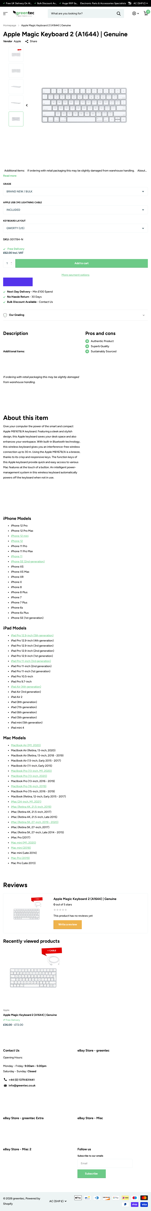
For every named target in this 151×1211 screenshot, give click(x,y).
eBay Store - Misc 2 (17, 1149)
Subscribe (91, 1173)
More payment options (75, 275)
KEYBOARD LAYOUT (14, 220)
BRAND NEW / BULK (19, 191)
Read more (10, 175)
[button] (26, 105)
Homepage (9, 25)
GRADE (7, 184)
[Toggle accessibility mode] (130, 3)
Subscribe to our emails (90, 1155)
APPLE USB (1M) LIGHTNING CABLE (22, 202)
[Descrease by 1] (12, 266)
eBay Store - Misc (90, 1118)
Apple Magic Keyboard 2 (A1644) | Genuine (30, 1015)
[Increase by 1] (12, 260)
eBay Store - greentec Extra (23, 1118)
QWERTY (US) (15, 228)
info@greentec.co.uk (22, 1085)
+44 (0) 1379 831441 (22, 1079)
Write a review (67, 924)
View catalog (4, 12)
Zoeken (118, 13)
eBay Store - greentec (93, 1050)
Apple (17, 41)
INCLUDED (13, 210)
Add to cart (82, 263)
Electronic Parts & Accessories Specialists (103, 3)
